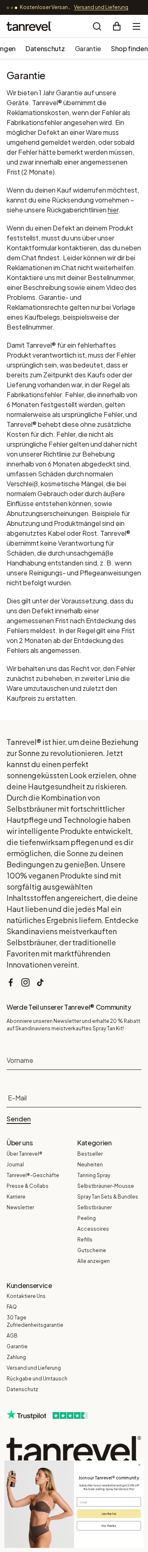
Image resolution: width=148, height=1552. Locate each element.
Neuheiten (90, 1164)
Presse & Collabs (28, 1186)
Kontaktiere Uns (26, 1296)
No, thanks (109, 1525)
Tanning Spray (93, 1175)
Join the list (109, 1513)
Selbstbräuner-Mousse (105, 1186)
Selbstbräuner (94, 1207)
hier (113, 209)
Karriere (16, 1197)
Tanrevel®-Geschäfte (33, 1175)
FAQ (12, 1307)
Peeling (86, 1218)
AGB (12, 1336)
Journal (15, 1164)
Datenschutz (45, 48)
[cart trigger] (117, 26)
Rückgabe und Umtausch (37, 1378)
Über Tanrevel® (24, 1154)
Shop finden (129, 48)
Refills (84, 1239)
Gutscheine (91, 1250)
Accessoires (93, 1229)
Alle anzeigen (93, 1261)
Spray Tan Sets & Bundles (107, 1197)
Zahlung (16, 1357)
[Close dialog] (139, 1465)
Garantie (88, 48)
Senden (19, 1119)
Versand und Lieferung (34, 1368)
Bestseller (90, 1154)
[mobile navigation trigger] (136, 26)
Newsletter (20, 1207)
